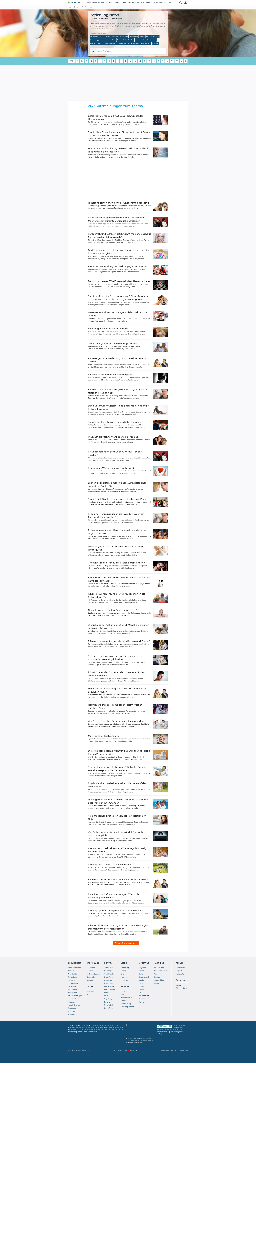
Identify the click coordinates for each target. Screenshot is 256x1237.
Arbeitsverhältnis (160, 971)
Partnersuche (140, 40)
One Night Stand (96, 43)
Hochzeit (124, 977)
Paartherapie (151, 40)
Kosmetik (107, 993)
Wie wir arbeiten (182, 988)
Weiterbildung (159, 980)
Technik (141, 989)
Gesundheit (92, 2)
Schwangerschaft (127, 1007)
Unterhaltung (144, 996)
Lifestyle (138, 2)
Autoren (179, 985)
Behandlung (72, 977)
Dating (123, 971)
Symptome (72, 1008)
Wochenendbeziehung (110, 36)
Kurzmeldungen (158, 2)
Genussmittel (144, 977)
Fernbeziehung (95, 36)
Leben (123, 1000)
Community (180, 968)
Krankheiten (72, 993)
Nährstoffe (90, 977)
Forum (168, 2)
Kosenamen (135, 43)
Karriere (146, 2)
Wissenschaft (144, 999)
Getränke (90, 971)
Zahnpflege (108, 1008)
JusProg (159, 1034)
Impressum (165, 1050)
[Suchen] (93, 51)
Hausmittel (72, 986)
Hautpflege (108, 983)
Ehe (122, 974)
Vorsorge (71, 1011)
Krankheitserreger (75, 996)
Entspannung (73, 983)
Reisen (141, 986)
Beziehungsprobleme (97, 40)
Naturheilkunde (74, 1005)
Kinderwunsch (126, 997)
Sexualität (124, 980)
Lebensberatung (123, 43)
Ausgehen (142, 968)
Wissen (156, 983)
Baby (123, 991)
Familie (131, 2)
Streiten (131, 40)
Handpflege (108, 980)
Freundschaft (146, 43)
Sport (111, 2)
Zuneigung (124, 36)
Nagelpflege (108, 999)
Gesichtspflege (109, 974)
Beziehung (125, 968)
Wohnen (142, 1002)
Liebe (124, 2)
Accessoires (108, 968)
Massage (71, 1002)
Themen (77, 7)
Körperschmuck (110, 989)
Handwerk (142, 980)
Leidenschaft (121, 40)
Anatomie (71, 971)
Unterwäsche (109, 1005)
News (70, 7)
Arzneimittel (72, 974)
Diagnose (71, 980)
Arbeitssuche (159, 968)
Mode (106, 996)
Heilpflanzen (72, 989)
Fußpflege (108, 971)
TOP (72, 61)
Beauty (117, 2)
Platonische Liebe (152, 36)
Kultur (141, 983)
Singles (142, 36)
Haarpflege (108, 977)
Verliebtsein (134, 36)
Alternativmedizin (74, 968)
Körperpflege (109, 986)
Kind (122, 994)
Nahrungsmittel (92, 980)
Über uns (181, 980)
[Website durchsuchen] (180, 2)
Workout (89, 994)
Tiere (140, 993)
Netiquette (180, 974)
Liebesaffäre (111, 40)
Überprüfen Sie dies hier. (134, 1042)
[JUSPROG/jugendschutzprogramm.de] (164, 1026)
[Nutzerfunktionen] (185, 2)
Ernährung (102, 2)
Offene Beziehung (110, 43)
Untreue (155, 43)
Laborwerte (72, 999)
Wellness (71, 1014)
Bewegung (90, 991)
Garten (141, 974)
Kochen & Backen (93, 974)
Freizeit (141, 971)
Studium (157, 977)
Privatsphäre (184, 1050)
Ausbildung (158, 974)
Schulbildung (126, 1004)
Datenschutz (174, 1050)
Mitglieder (179, 971)
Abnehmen (90, 968)
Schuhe (107, 1002)
